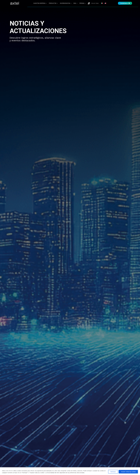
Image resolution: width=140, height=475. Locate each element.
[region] (70, 471)
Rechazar (113, 471)
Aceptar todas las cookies (128, 471)
